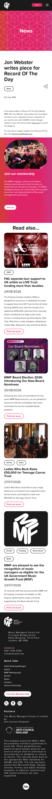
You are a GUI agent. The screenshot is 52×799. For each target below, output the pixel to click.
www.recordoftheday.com (22, 134)
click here (36, 123)
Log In (37, 5)
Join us (10, 207)
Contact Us (9, 647)
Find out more (14, 331)
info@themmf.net (14, 653)
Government (38, 550)
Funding (22, 550)
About (7, 669)
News (9, 88)
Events (9, 462)
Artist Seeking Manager (15, 666)
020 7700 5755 (13, 650)
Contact (7, 682)
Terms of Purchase (12, 685)
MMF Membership (12, 672)
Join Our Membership (17, 694)
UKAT (9, 272)
